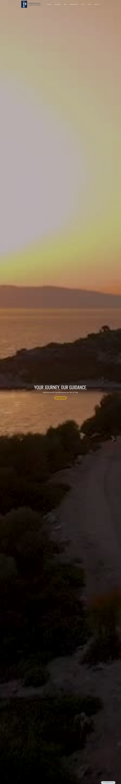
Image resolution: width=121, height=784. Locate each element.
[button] (49, 4)
